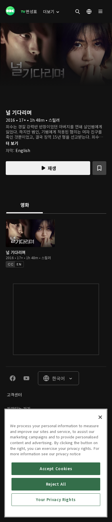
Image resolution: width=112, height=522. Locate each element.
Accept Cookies (56, 468)
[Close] (100, 417)
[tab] (24, 205)
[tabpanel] (56, 243)
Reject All (56, 484)
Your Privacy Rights (56, 499)
